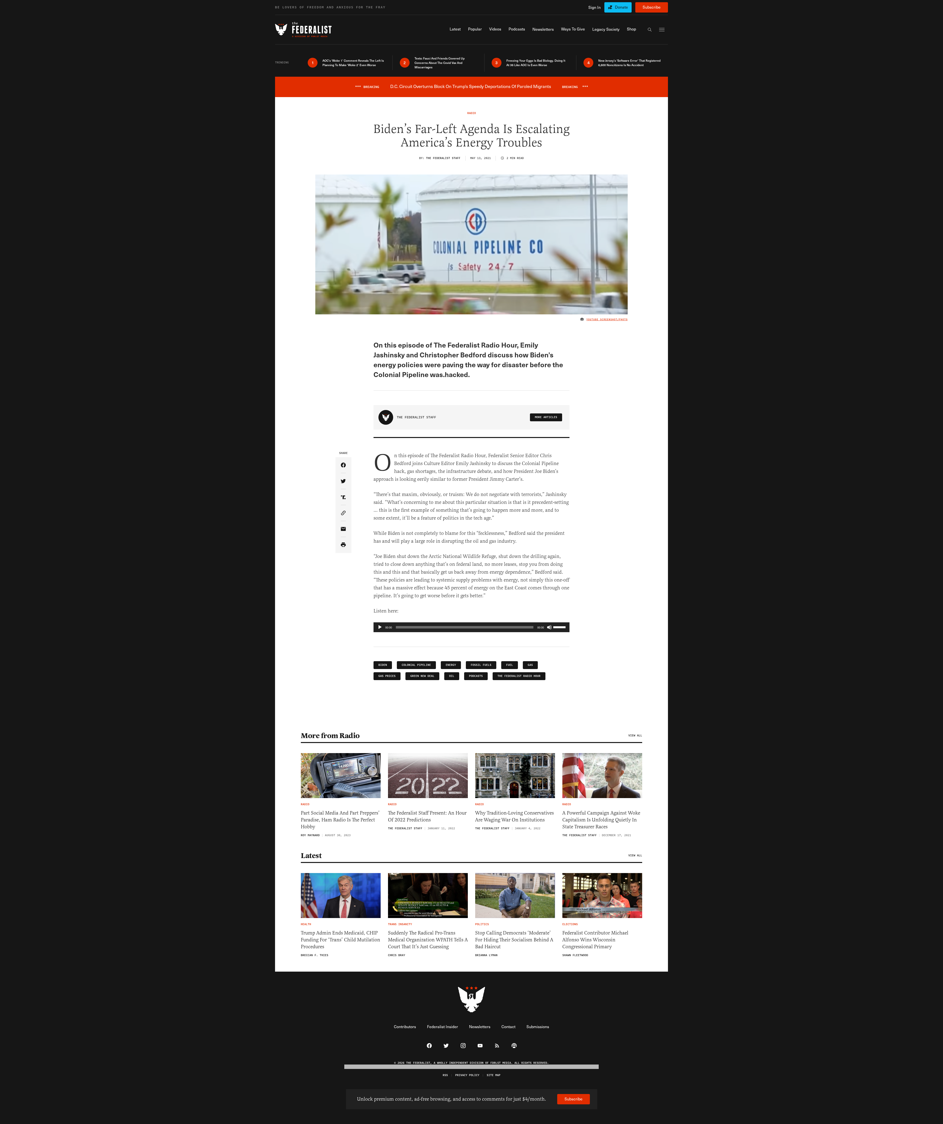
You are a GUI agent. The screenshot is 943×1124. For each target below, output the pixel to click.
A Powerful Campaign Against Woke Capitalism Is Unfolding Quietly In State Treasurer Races (601, 820)
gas (530, 665)
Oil (451, 676)
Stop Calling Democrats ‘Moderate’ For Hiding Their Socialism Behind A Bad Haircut (514, 940)
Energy (451, 665)
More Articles (546, 417)
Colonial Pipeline (416, 665)
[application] (471, 627)
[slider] (560, 626)
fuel (509, 665)
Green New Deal (422, 676)
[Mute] (549, 627)
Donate (621, 7)
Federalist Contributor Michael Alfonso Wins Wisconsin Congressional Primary (595, 940)
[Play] (379, 627)
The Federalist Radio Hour (519, 676)
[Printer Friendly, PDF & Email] (343, 545)
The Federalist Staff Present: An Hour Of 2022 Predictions (427, 816)
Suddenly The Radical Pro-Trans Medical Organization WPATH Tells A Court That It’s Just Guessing (428, 940)
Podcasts (476, 676)
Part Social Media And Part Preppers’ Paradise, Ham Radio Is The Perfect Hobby (340, 820)
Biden (382, 665)
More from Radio (330, 735)
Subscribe (652, 7)
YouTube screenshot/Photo (607, 319)
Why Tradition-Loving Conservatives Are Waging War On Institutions (514, 816)
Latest (311, 855)
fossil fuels (481, 665)
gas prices (387, 676)
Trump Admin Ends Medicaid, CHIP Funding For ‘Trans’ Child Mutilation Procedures (340, 940)
